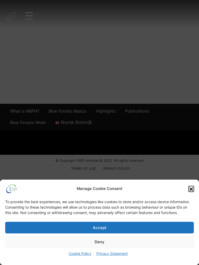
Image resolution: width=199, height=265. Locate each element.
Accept (99, 227)
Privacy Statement (112, 253)
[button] (191, 188)
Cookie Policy (80, 253)
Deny (99, 241)
